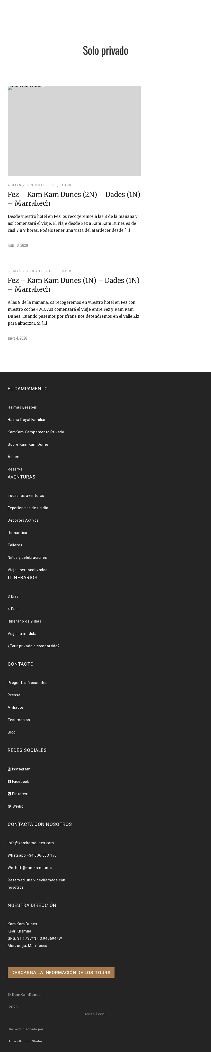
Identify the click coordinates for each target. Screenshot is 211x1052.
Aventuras (26, 64)
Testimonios (19, 720)
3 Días (13, 596)
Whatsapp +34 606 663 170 (32, 855)
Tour (19, 86)
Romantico (17, 533)
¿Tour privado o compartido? (34, 646)
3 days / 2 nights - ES (31, 271)
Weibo (18, 806)
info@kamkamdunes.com (31, 843)
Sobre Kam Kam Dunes (28, 444)
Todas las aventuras (26, 495)
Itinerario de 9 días (24, 621)
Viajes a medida (22, 634)
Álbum (21, 107)
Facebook (20, 781)
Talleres (15, 545)
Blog (19, 120)
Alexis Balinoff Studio (25, 1041)
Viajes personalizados (28, 570)
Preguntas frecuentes (28, 683)
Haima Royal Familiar (27, 420)
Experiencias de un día (28, 508)
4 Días (13, 609)
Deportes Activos (23, 520)
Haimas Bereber (22, 407)
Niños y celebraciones (27, 557)
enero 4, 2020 (17, 338)
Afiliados (16, 707)
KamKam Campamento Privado (36, 432)
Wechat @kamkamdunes (30, 868)
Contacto (25, 134)
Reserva (23, 147)
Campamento (29, 43)
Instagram (21, 769)
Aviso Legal (95, 1014)
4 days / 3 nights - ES (31, 185)
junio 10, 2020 (18, 245)
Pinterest (20, 794)
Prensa (14, 695)
